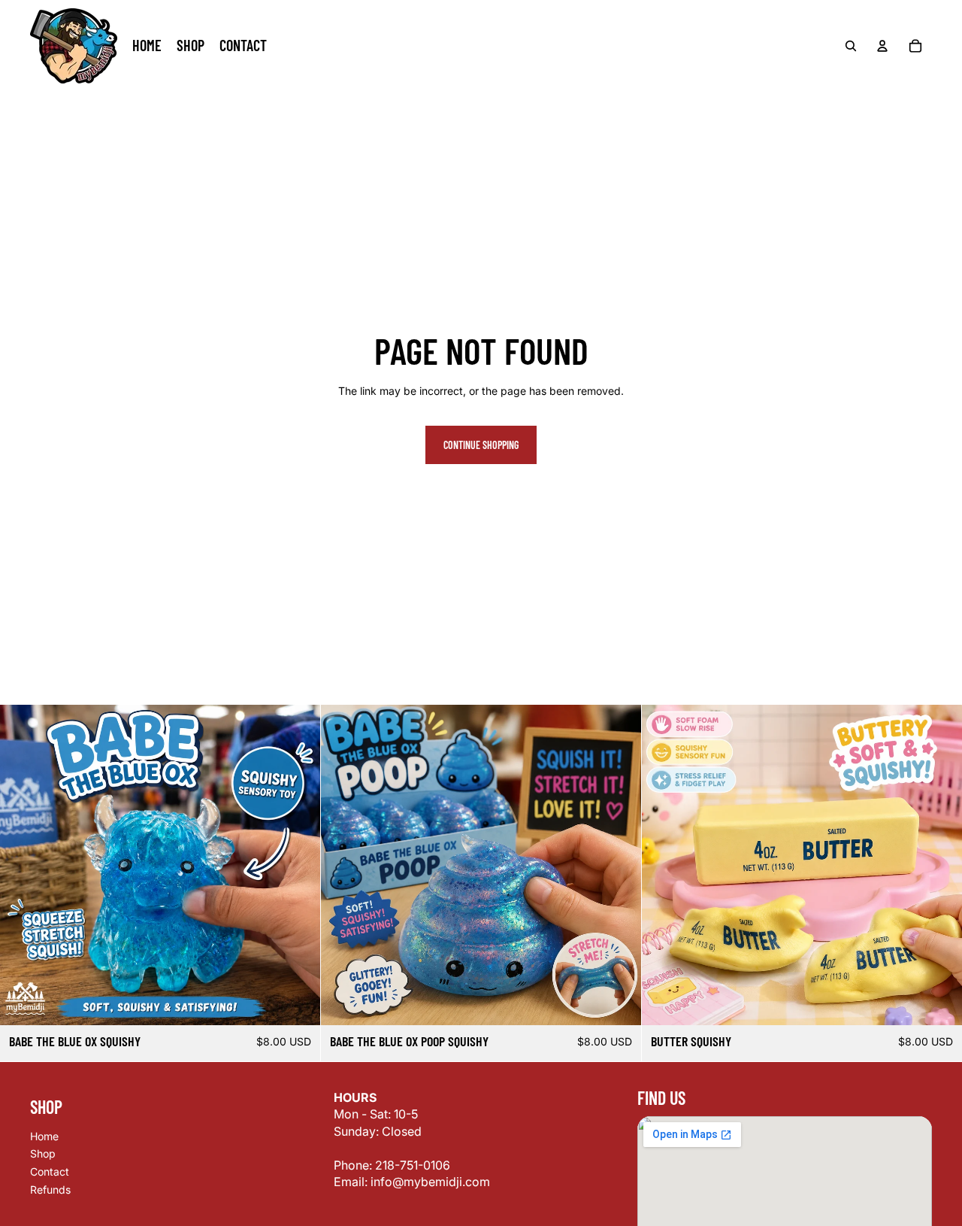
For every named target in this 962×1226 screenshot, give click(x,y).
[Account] (882, 45)
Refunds (50, 1189)
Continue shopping (481, 445)
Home (44, 1136)
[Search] (850, 45)
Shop (43, 1154)
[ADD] (296, 1002)
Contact (49, 1171)
